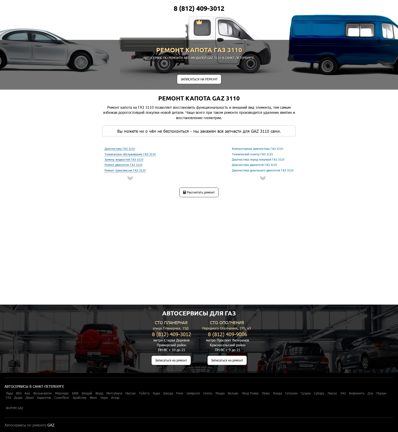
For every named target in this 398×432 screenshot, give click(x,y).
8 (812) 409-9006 (227, 334)
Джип (30, 397)
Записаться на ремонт (171, 360)
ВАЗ (18, 393)
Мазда (220, 393)
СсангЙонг (62, 397)
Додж (18, 397)
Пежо (266, 393)
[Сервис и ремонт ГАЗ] (199, 22)
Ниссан (131, 393)
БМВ (75, 393)
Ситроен (291, 393)
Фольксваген (42, 393)
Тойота (144, 393)
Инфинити (356, 393)
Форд (99, 393)
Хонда (277, 393)
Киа (27, 393)
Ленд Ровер (250, 393)
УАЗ (343, 393)
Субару (319, 393)
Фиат (93, 397)
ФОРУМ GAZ (14, 408)
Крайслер (80, 397)
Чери (104, 397)
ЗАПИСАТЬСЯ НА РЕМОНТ (199, 79)
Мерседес (62, 393)
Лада (9, 393)
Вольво (233, 393)
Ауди (156, 393)
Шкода (168, 393)
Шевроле (193, 393)
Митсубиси (114, 393)
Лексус (332, 393)
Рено (179, 393)
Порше (381, 393)
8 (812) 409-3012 (199, 8)
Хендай (87, 393)
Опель (207, 393)
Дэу (370, 393)
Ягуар (115, 397)
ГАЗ (8, 397)
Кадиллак (44, 397)
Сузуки (306, 393)
